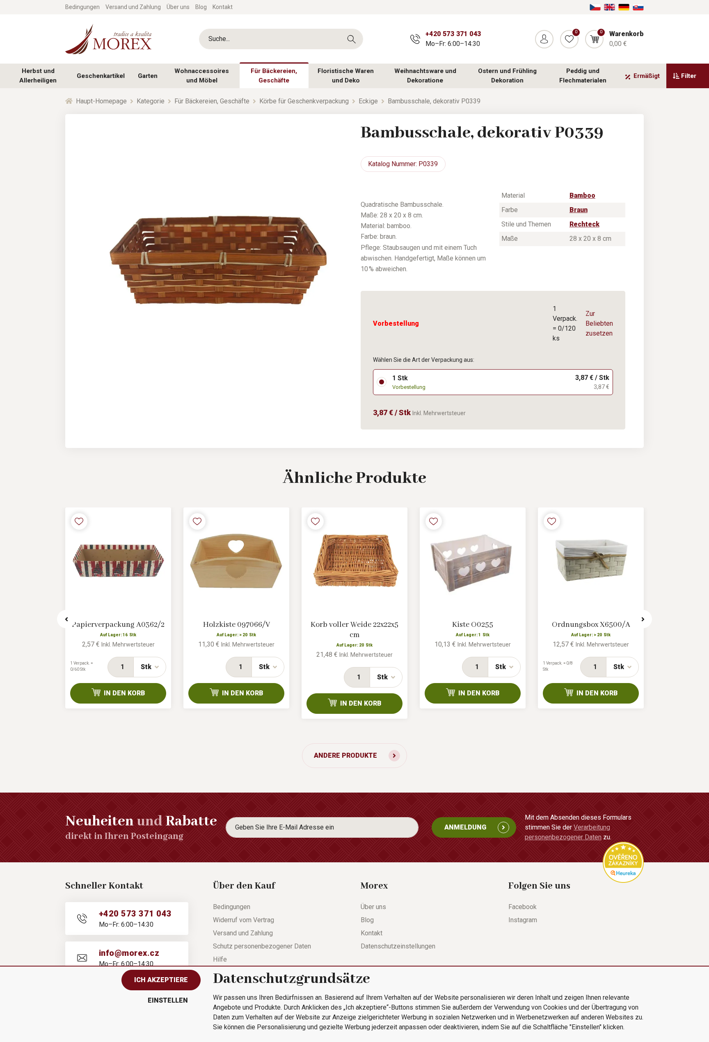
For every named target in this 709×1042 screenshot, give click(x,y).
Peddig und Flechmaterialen (582, 75)
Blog (201, 7)
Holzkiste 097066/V (236, 625)
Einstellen (168, 1000)
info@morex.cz (129, 953)
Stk (146, 667)
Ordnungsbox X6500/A (591, 625)
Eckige (368, 101)
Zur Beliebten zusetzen (599, 323)
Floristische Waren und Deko (346, 75)
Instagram (522, 920)
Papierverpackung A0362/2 (118, 625)
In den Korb (124, 693)
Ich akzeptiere (161, 980)
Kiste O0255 (472, 625)
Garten (148, 76)
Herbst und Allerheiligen (38, 75)
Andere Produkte (345, 755)
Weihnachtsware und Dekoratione (425, 75)
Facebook (522, 907)
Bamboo (582, 195)
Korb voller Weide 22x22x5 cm (354, 630)
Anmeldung (465, 827)
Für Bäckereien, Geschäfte (274, 75)
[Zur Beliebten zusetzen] (79, 521)
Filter (688, 76)
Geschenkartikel (101, 76)
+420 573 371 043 (453, 34)
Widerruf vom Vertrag (243, 920)
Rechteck (584, 224)
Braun (578, 210)
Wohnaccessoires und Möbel (201, 75)
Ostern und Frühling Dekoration (507, 75)
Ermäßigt (647, 76)
